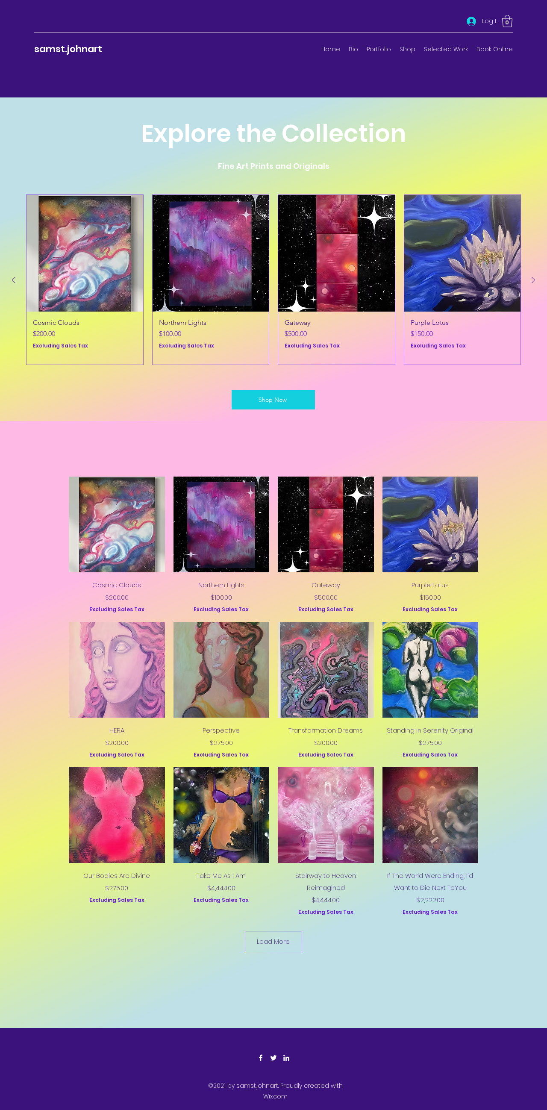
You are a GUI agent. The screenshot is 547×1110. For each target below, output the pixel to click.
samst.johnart (68, 49)
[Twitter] (273, 1058)
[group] (273, 279)
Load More (273, 941)
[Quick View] (117, 525)
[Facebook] (260, 1058)
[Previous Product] (14, 280)
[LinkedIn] (286, 1058)
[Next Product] (533, 280)
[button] (507, 21)
